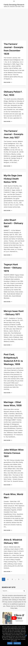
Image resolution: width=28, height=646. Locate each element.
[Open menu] (14, 1)
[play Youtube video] (14, 618)
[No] (26, 635)
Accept (10, 643)
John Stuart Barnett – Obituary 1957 (13, 223)
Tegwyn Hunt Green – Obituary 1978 (13, 267)
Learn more (17, 643)
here (15, 608)
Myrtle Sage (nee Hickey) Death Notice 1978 (13, 178)
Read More (8, 82)
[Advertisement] (14, 23)
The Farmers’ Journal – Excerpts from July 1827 (13, 134)
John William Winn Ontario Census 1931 (14, 453)
